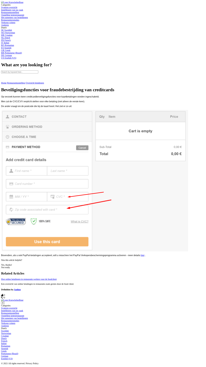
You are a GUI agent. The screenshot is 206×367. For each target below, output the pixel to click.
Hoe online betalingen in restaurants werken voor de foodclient (29, 279)
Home (4, 83)
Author (17, 289)
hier (142, 255)
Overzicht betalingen (35, 83)
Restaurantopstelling (16, 83)
